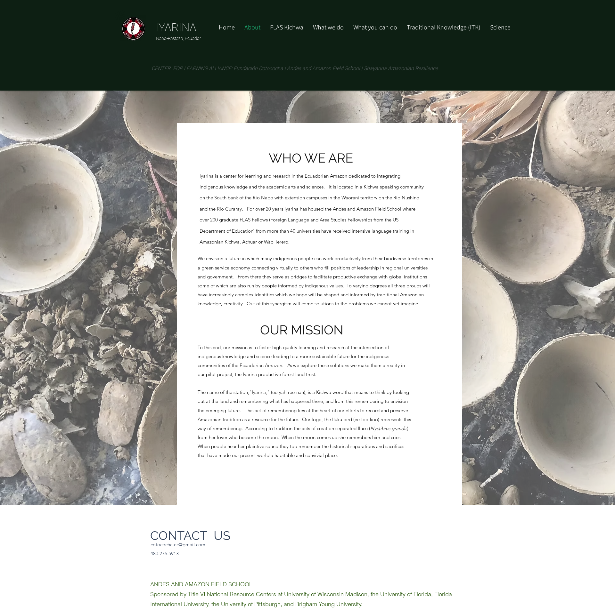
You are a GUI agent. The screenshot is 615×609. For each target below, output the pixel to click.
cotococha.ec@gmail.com (178, 544)
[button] (375, 27)
